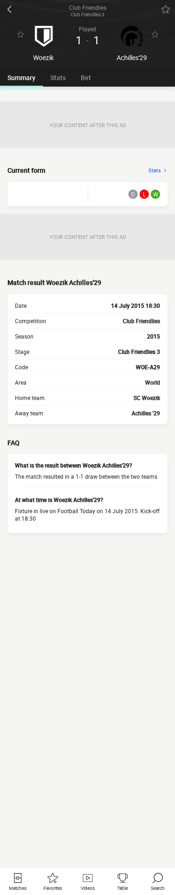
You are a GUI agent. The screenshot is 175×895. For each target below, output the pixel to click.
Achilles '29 (146, 413)
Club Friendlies (141, 321)
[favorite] (165, 9)
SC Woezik (146, 397)
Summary (21, 77)
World (152, 382)
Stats (58, 77)
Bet (86, 77)
